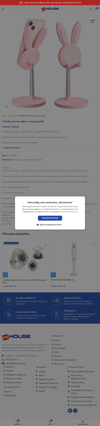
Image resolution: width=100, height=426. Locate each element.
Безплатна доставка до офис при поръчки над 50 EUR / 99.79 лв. (53, 2)
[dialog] (50, 212)
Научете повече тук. (69, 211)
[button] (50, 224)
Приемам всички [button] (50, 218)
